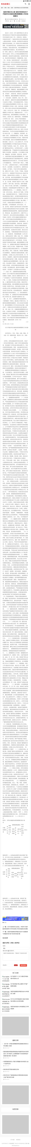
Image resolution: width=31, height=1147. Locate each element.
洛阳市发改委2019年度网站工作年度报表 (19, 1007)
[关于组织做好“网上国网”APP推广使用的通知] (6, 986)
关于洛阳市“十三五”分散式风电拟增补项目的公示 (19, 977)
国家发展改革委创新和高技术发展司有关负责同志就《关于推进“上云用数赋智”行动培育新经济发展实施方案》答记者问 (16, 1053)
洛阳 (12, 7)
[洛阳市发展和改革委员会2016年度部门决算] (6, 994)
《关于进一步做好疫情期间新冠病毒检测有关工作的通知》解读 (16, 1045)
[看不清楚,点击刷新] (16, 965)
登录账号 (11, 950)
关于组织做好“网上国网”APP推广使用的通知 (19, 985)
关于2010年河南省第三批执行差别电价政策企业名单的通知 (19, 1000)
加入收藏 (18, 21)
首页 (2, 7)
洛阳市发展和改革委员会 (12, 19)
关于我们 (13, 1139)
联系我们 (18, 1139)
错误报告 (23, 21)
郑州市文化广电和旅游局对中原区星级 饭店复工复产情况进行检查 (15, 1076)
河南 (5, 7)
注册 (29, 1)
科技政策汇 (8, 4)
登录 (25, 1)
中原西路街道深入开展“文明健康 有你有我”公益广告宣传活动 (15, 1062)
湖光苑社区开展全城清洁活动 (11, 1069)
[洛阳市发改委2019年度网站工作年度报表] (6, 1009)
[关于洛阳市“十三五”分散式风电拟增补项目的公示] (6, 978)
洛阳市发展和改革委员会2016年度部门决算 (19, 992)
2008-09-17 (23, 19)
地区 (9, 7)
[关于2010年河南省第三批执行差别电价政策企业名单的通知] (6, 1001)
